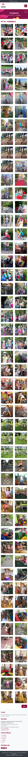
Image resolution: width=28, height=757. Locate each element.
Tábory (3, 740)
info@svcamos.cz (5, 730)
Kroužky (4, 738)
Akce (3, 742)
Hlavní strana (10, 15)
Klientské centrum (14, 1)
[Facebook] (2, 748)
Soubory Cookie (19, 755)
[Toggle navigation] (25, 6)
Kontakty (4, 737)
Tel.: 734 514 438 (4, 728)
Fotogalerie (18, 15)
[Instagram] (4, 748)
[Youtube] (6, 748)
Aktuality (4, 735)
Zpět (24, 706)
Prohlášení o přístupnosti (10, 755)
